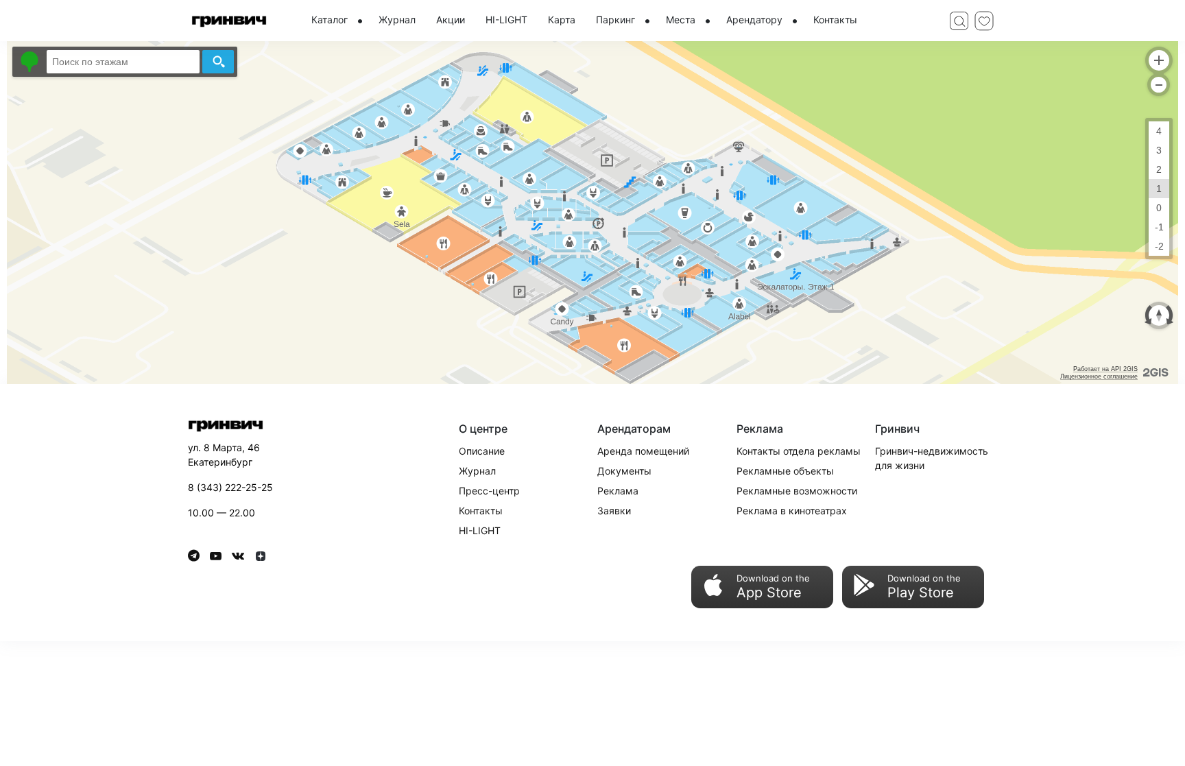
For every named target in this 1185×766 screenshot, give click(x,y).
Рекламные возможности (797, 490)
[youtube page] (221, 555)
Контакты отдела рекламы (799, 451)
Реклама (617, 490)
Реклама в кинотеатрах (792, 510)
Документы (624, 471)
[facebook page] (199, 555)
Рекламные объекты (785, 471)
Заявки (614, 510)
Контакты (481, 510)
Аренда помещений (643, 451)
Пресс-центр (489, 490)
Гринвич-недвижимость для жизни (931, 458)
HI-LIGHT (480, 530)
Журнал (477, 471)
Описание (482, 451)
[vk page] (243, 555)
